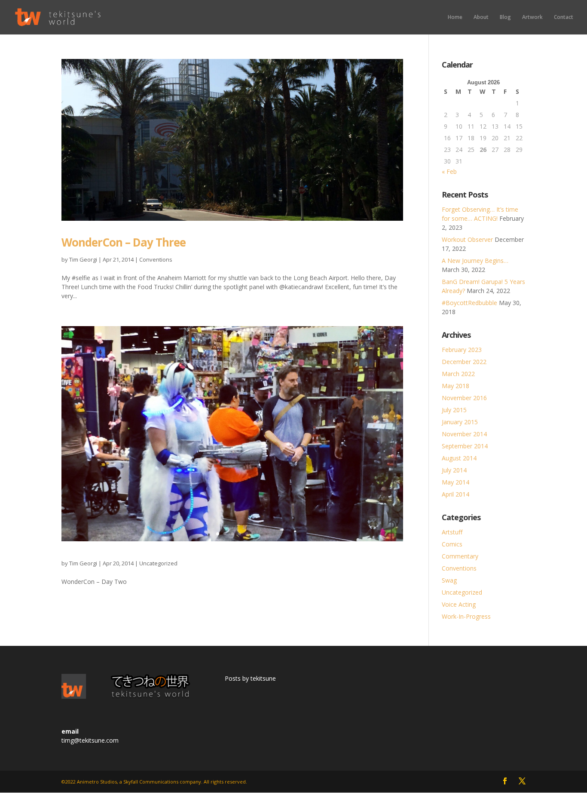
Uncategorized (158, 563)
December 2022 (464, 362)
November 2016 (464, 398)
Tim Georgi (83, 259)
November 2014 (464, 434)
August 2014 (459, 458)
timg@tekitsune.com (90, 740)
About (481, 17)
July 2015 (454, 410)
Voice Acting (459, 604)
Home (455, 17)
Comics (452, 544)
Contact (563, 17)
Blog (505, 17)
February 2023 (462, 350)
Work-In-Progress (466, 616)
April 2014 (455, 494)
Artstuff (452, 532)
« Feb (449, 171)
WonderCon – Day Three (123, 242)
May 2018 (455, 386)
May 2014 (455, 482)
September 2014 (465, 446)
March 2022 (458, 374)
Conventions (155, 259)
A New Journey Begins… (475, 260)
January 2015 (460, 422)
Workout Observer (467, 239)
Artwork (532, 17)
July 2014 (454, 470)
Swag (449, 580)
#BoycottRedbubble (469, 303)
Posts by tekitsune (250, 678)
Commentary (460, 556)
